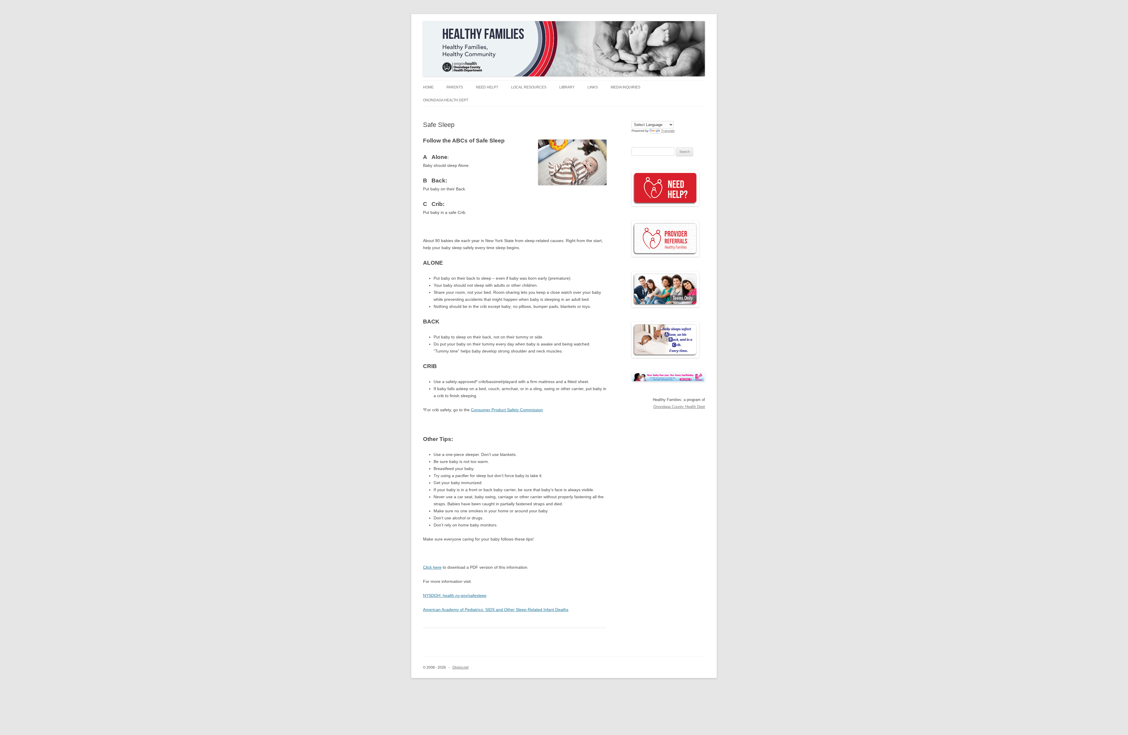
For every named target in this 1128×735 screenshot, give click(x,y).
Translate (668, 130)
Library (567, 87)
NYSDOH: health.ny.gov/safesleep (454, 595)
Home (428, 87)
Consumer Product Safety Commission (507, 409)
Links (593, 87)
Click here (432, 567)
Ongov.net (460, 667)
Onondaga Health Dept (445, 100)
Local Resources (528, 87)
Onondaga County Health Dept (679, 407)
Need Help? (487, 87)
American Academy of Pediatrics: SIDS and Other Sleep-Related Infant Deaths (495, 609)
